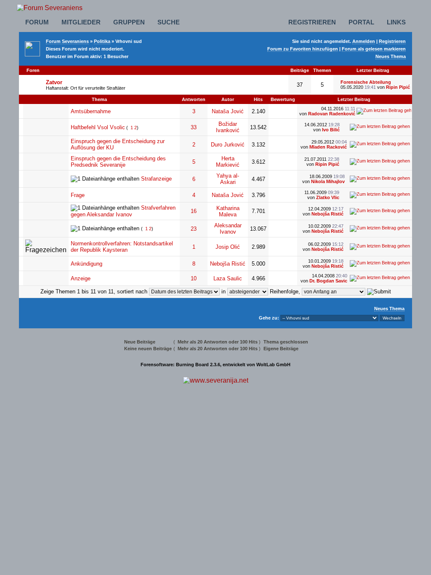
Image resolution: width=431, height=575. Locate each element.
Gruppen (129, 22)
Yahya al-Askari (227, 179)
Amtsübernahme (91, 111)
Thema (99, 99)
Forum (37, 22)
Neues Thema (390, 56)
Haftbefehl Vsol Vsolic (98, 127)
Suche (168, 22)
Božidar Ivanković (227, 127)
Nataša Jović (228, 111)
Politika (102, 41)
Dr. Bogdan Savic (328, 280)
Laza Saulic (227, 278)
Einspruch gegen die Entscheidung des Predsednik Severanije (118, 161)
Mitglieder (81, 22)
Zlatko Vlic (327, 197)
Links (396, 22)
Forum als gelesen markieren (374, 48)
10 (194, 278)
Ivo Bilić (331, 129)
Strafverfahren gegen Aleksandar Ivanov (123, 211)
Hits (258, 99)
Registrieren (312, 22)
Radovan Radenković (331, 113)
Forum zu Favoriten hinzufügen (302, 48)
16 (194, 211)
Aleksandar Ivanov (228, 228)
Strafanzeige (156, 179)
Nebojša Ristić (327, 213)
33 (194, 127)
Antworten (193, 99)
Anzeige (80, 278)
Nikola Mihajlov (328, 181)
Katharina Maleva (227, 211)
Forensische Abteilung (366, 82)
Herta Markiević (227, 161)
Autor (227, 99)
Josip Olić (228, 247)
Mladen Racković (328, 146)
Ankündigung (86, 264)
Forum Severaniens (67, 41)
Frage (78, 195)
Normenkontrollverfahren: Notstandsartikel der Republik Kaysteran (122, 246)
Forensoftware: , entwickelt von (215, 364)
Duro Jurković (228, 144)
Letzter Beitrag (354, 99)
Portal (361, 22)
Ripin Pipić (398, 87)
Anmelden (363, 41)
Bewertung (283, 99)
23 (194, 229)
